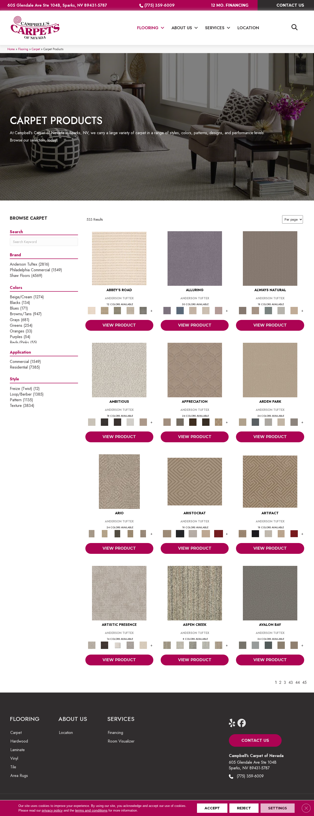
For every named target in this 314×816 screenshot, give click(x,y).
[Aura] (119, 258)
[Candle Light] (117, 645)
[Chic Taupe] (130, 310)
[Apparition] (117, 533)
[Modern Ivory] (179, 645)
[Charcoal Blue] (268, 645)
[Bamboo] (104, 310)
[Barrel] (270, 258)
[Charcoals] (104, 421)
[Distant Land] (294, 645)
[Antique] (104, 533)
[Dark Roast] (117, 421)
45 (304, 682)
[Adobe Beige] (119, 481)
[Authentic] (270, 369)
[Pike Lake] (193, 645)
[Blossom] (218, 310)
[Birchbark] (205, 310)
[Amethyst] (195, 258)
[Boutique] (294, 310)
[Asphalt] (270, 592)
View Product (119, 325)
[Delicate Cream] (143, 645)
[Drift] (281, 421)
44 (297, 682)
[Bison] (193, 421)
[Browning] (205, 421)
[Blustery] (281, 310)
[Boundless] (117, 310)
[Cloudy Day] (268, 421)
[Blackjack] (179, 533)
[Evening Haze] (294, 421)
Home (11, 49)
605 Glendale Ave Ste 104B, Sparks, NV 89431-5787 (57, 5)
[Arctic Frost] (179, 421)
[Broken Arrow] (143, 533)
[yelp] (234, 723)
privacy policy (52, 810)
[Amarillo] (195, 369)
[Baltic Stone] (119, 592)
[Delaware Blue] (143, 310)
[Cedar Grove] (195, 592)
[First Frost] (130, 421)
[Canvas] (119, 369)
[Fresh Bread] (143, 421)
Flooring (23, 49)
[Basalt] (193, 310)
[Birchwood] (195, 481)
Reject (244, 808)
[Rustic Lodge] (218, 645)
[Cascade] (193, 533)
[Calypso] (255, 645)
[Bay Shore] (130, 533)
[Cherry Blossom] (218, 533)
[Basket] (255, 310)
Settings (277, 808)
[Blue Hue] (255, 421)
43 (290, 682)
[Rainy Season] (205, 645)
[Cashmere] (205, 533)
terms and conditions (91, 810)
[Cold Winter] (130, 645)
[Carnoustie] (218, 421)
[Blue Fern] (268, 310)
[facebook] (242, 723)
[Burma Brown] (104, 645)
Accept (212, 808)
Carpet (36, 49)
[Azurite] (179, 310)
